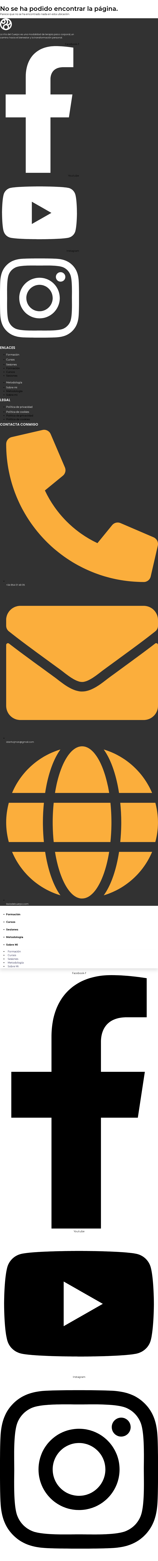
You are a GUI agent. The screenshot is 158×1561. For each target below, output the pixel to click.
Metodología (14, 382)
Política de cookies (17, 411)
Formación (12, 354)
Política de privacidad (19, 406)
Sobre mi (11, 387)
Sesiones (11, 364)
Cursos (10, 359)
